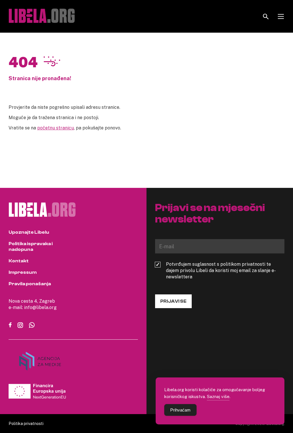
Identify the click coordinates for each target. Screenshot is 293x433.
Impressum (23, 272)
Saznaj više (218, 396)
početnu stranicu (55, 128)
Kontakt (19, 260)
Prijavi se (173, 301)
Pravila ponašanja (30, 283)
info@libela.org (40, 307)
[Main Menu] (280, 16)
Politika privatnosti (26, 423)
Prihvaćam (180, 410)
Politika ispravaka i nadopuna (31, 246)
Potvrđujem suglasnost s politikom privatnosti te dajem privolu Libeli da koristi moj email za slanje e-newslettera (221, 270)
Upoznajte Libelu (29, 232)
